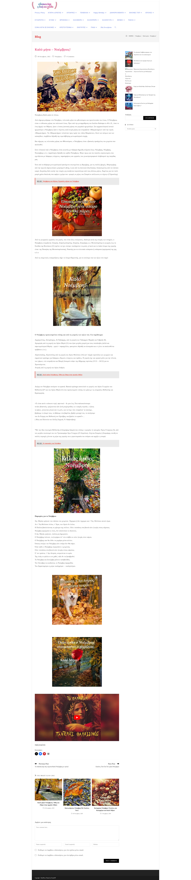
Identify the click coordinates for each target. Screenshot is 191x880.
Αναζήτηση (128, 114)
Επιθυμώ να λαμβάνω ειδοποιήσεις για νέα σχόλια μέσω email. (61, 850)
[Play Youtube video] (77, 717)
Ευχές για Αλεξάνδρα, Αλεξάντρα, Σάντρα (144, 86)
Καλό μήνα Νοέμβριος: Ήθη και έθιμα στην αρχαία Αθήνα (48, 804)
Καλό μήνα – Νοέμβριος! (149, 36)
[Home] (126, 36)
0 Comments (70, 56)
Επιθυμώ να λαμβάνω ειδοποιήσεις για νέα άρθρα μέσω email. (60, 855)
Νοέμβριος (58, 56)
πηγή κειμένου (40, 745)
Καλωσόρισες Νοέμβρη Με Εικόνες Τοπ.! (77, 809)
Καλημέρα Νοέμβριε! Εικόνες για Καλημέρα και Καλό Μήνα (105, 809)
